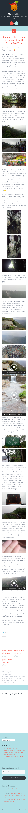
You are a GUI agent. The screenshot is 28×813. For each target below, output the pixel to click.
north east (17, 680)
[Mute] (21, 372)
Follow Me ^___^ (14, 778)
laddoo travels (10, 678)
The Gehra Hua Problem (9, 754)
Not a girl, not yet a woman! (18, 789)
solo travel (17, 682)
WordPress (25, 810)
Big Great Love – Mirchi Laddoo (11, 795)
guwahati (15, 676)
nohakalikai (9, 680)
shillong (10, 682)
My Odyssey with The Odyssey (11, 748)
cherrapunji (8, 676)
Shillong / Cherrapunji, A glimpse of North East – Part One (19, 652)
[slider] (12, 372)
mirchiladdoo (8, 674)
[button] (14, 367)
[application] (14, 367)
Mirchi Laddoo (14, 14)
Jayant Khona (7, 791)
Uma (5, 799)
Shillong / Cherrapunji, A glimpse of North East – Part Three (7, 652)
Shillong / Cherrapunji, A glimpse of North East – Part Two (7, 661)
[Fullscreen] (24, 372)
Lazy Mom (6, 761)
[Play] (4, 372)
